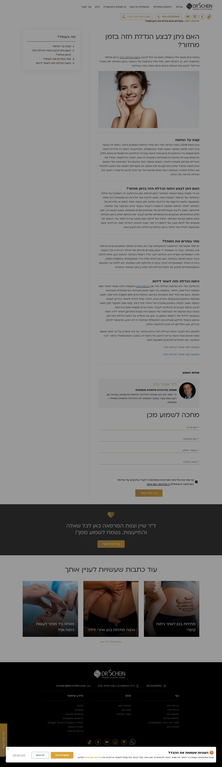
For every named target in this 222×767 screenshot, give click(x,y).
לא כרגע (40, 755)
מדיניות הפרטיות (93, 757)
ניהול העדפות (19, 755)
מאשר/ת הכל (62, 755)
